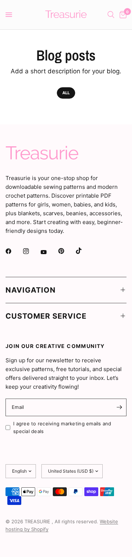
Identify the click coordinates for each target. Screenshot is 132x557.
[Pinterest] (66, 251)
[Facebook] (14, 251)
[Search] (111, 14)
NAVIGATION (31, 290)
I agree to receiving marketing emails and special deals (62, 427)
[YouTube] (49, 252)
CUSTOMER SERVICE (46, 316)
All (66, 92)
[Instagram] (31, 251)
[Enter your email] (119, 407)
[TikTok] (84, 251)
